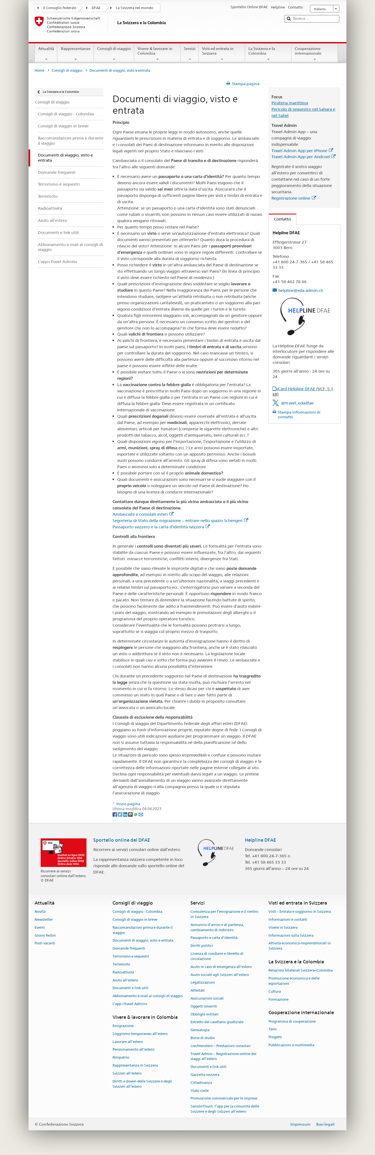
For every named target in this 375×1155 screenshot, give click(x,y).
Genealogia (200, 1030)
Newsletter (44, 919)
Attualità (46, 48)
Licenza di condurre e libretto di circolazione (217, 956)
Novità (40, 912)
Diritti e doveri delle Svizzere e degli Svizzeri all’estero (142, 1084)
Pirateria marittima (290, 102)
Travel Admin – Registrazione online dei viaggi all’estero (223, 1056)
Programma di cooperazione (292, 1021)
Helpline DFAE (260, 840)
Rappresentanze (76, 48)
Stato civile (200, 1091)
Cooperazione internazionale (308, 50)
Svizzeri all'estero (127, 1073)
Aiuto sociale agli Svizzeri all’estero (220, 975)
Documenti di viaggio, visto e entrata (143, 941)
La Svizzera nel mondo (134, 8)
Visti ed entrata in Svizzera (218, 50)
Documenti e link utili (131, 988)
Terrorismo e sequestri (131, 956)
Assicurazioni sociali (207, 998)
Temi (272, 1029)
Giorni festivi (45, 935)
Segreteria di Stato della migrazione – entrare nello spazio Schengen (177, 520)
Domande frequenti (129, 949)
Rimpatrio (121, 1058)
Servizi (189, 48)
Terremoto (121, 964)
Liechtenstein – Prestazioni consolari (221, 1046)
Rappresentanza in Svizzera (135, 1065)
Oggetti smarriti (204, 1006)
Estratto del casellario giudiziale (217, 1022)
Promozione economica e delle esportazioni (294, 981)
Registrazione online (291, 198)
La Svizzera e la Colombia (261, 50)
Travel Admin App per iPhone (299, 150)
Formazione (278, 999)
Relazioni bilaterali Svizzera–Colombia (300, 971)
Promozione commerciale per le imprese (224, 1099)
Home (39, 70)
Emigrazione (123, 1026)
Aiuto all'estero (125, 980)
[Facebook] (115, 814)
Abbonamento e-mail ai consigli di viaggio (148, 996)
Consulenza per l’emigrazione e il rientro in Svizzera (224, 914)
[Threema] (130, 814)
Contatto (280, 219)
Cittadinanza (201, 1083)
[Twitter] (120, 814)
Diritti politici (202, 946)
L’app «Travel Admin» (130, 1004)
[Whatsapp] (136, 814)
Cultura (274, 991)
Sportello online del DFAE (121, 840)
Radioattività (123, 972)
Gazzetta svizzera (205, 1075)
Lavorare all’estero (128, 1042)
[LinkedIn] (125, 814)
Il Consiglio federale (59, 8)
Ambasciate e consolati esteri (140, 514)
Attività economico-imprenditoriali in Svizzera (299, 946)
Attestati (198, 990)
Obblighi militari (205, 1014)
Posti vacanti (45, 943)
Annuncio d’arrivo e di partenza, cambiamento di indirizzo (217, 927)
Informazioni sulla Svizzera (291, 935)
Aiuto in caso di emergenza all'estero (221, 967)
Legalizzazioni (203, 983)
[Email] (141, 814)
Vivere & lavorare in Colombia (155, 50)
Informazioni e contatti (287, 919)
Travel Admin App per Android (301, 156)
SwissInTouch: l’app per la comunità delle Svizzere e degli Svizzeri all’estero (225, 1109)
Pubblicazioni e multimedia (291, 1045)
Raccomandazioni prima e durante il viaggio (143, 930)
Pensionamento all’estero (134, 1050)
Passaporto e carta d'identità (214, 938)
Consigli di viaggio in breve (135, 919)
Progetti (275, 1037)
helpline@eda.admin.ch (300, 290)
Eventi (40, 927)
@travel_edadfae (297, 403)
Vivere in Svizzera (283, 927)
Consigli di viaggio (114, 48)
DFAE (96, 8)
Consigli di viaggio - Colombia (137, 912)
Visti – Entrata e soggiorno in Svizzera (299, 912)
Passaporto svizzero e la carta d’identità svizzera (158, 526)
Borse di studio (203, 1038)
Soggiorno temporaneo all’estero (140, 1034)
